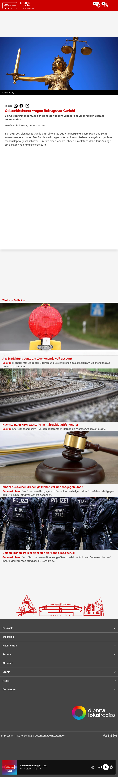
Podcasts (7, 628)
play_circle (105, 767)
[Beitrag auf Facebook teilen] (21, 106)
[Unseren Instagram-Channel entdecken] (115, 736)
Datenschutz (24, 735)
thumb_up (111, 767)
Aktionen (7, 663)
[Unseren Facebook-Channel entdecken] (110, 736)
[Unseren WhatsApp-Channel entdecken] (105, 736)
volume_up (92, 767)
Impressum (7, 735)
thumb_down (100, 767)
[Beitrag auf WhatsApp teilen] (16, 106)
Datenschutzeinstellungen (50, 735)
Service (6, 654)
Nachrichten (9, 645)
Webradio (8, 636)
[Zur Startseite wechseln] (9, 5)
